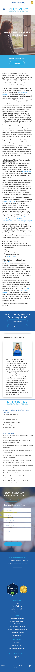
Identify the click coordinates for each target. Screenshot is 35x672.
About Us (17, 642)
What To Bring (17, 606)
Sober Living (17, 635)
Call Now (17, 63)
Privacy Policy (25, 666)
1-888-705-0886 (17, 567)
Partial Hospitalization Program (12, 417)
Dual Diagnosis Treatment (10, 419)
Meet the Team (17, 645)
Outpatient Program (8, 425)
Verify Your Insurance (17, 326)
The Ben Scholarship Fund (17, 648)
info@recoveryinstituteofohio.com (17, 563)
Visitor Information (17, 609)
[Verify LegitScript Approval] (12, 595)
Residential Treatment (17, 619)
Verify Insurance (17, 612)
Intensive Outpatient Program (11, 422)
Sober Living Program (9, 427)
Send (13, 544)
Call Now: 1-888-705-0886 (18, 2)
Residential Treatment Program (11, 414)
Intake (17, 603)
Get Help (11, 500)
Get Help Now (17, 321)
